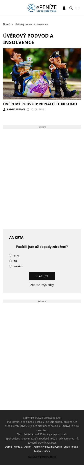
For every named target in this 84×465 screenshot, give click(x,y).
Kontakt (18, 446)
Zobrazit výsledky (42, 285)
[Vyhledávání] (71, 8)
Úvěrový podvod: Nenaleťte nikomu (40, 103)
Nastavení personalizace (42, 456)
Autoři (27, 446)
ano (16, 255)
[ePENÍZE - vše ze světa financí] (42, 8)
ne (15, 261)
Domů (8, 446)
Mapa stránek (42, 451)
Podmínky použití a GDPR (47, 446)
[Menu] (77, 8)
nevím (18, 266)
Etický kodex (71, 446)
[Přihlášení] (64, 8)
